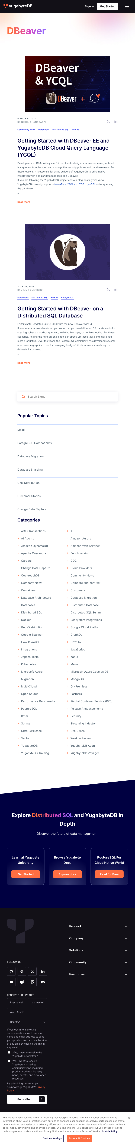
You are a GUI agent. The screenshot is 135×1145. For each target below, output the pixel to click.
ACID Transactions (33, 531)
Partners (76, 694)
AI (71, 531)
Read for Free (109, 874)
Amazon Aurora (80, 538)
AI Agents (27, 538)
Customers (77, 590)
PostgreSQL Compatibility (34, 443)
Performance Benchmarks (38, 701)
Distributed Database (84, 605)
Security (75, 716)
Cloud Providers (81, 568)
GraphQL (76, 634)
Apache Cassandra (33, 553)
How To (75, 129)
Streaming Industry (83, 723)
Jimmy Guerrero (32, 290)
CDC (73, 560)
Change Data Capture (31, 509)
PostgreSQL (67, 297)
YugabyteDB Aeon (82, 745)
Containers (28, 590)
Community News (26, 129)
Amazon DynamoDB (34, 546)
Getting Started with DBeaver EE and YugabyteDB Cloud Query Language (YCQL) (63, 147)
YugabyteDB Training (35, 753)
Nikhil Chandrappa (34, 122)
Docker (26, 620)
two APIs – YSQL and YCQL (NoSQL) (75, 184)
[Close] (129, 1118)
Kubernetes (28, 664)
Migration (27, 679)
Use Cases (77, 731)
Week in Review (80, 738)
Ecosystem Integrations (86, 620)
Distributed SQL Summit (86, 612)
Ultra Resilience (31, 731)
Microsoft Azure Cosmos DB (89, 671)
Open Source (29, 694)
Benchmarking (79, 553)
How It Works (30, 642)
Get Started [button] (107, 6)
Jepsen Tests (29, 657)
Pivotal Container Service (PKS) (91, 701)
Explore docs (67, 874)
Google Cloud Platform (85, 627)
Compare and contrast (85, 583)
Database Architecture (36, 597)
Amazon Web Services (85, 546)
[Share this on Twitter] (108, 121)
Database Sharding (30, 469)
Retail (24, 716)
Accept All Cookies (79, 1138)
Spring (25, 723)
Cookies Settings (52, 1138)
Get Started (26, 874)
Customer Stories (29, 496)
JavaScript (77, 649)
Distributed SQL (60, 129)
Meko (21, 429)
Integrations (29, 649)
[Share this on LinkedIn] (116, 121)
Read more (23, 201)
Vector (25, 738)
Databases (44, 129)
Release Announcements (86, 708)
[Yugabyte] (18, 6)
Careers (26, 560)
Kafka (74, 657)
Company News (31, 583)
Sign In (89, 6)
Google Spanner (32, 634)
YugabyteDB (29, 745)
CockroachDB (30, 575)
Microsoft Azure (32, 671)
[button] (127, 6)
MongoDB (77, 679)
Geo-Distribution (28, 482)
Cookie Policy (110, 1131)
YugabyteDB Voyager (84, 753)
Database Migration (30, 456)
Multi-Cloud (29, 686)
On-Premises (78, 686)
